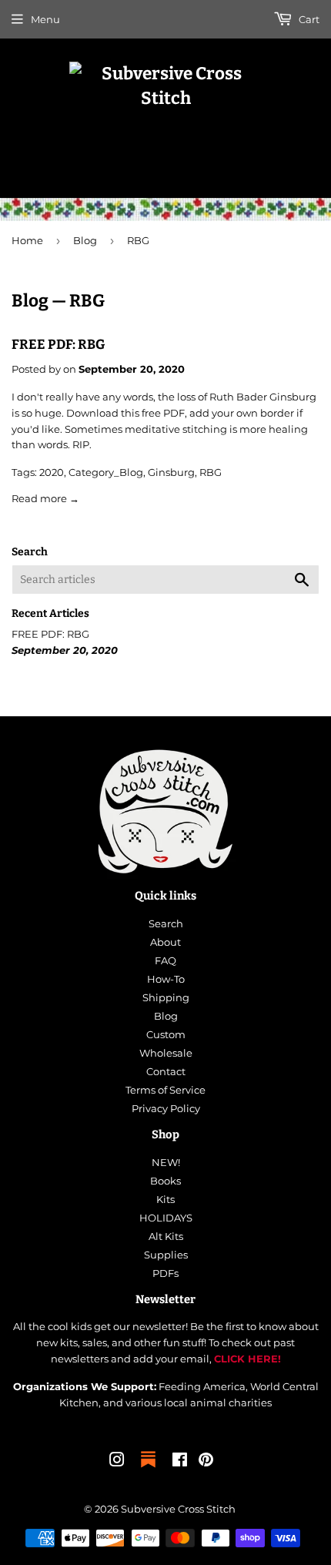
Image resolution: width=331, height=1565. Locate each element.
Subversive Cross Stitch (178, 1509)
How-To (166, 979)
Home (27, 240)
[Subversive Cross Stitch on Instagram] (117, 1462)
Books (165, 1181)
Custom (166, 1034)
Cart (307, 19)
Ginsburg (171, 472)
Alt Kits (166, 1236)
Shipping (165, 997)
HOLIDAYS (165, 1217)
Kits (165, 1199)
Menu (45, 19)
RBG (210, 472)
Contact (166, 1071)
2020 (51, 472)
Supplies (166, 1254)
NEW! (166, 1162)
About (165, 942)
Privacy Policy (166, 1108)
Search (166, 923)
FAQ (165, 960)
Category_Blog (106, 472)
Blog (85, 240)
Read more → (45, 498)
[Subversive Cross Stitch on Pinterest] (206, 1462)
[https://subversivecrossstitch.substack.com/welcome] (148, 1469)
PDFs (165, 1273)
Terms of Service (165, 1090)
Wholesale (165, 1053)
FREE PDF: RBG (58, 345)
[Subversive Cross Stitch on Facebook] (180, 1462)
